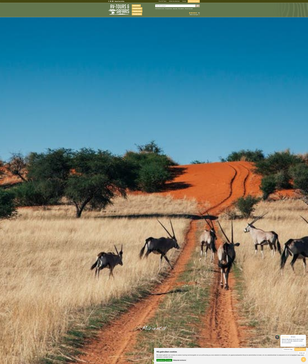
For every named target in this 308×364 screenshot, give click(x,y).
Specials (175, 8)
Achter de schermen (174, 1)
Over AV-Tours (162, 1)
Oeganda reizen (137, 11)
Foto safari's (181, 8)
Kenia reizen (136, 5)
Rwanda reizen (137, 14)
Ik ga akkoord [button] (161, 360)
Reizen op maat (189, 8)
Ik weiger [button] (168, 360)
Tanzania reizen (137, 8)
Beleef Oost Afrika (119, 1)
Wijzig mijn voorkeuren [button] (179, 360)
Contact (184, 1)
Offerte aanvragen (194, 1)
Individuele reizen (159, 8)
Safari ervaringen (194, 14)
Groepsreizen (168, 8)
